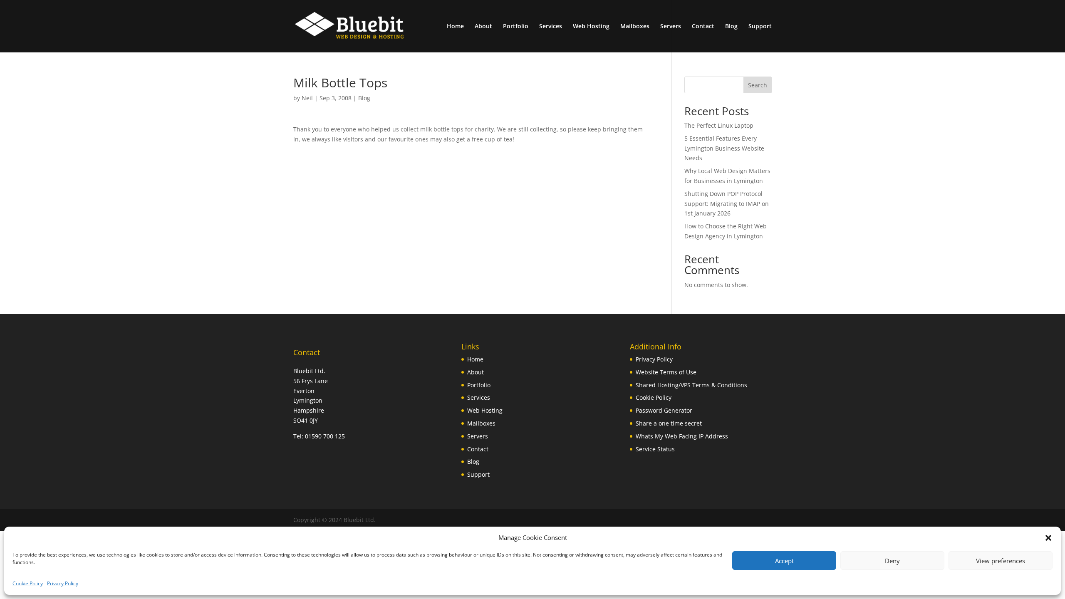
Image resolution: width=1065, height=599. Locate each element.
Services (550, 26)
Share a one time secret (669, 423)
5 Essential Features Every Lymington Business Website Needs (724, 148)
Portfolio (515, 26)
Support (760, 26)
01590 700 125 (325, 436)
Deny (892, 561)
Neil (307, 98)
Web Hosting (591, 26)
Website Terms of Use (666, 372)
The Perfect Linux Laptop (718, 125)
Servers (670, 26)
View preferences (1000, 561)
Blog (731, 26)
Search (757, 85)
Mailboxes (634, 26)
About (483, 26)
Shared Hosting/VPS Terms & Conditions (691, 385)
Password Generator (664, 410)
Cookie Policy (27, 583)
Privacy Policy (62, 583)
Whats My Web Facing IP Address (682, 436)
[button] (1048, 538)
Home (455, 26)
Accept (784, 561)
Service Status (655, 449)
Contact (703, 26)
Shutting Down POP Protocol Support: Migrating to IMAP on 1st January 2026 (726, 204)
